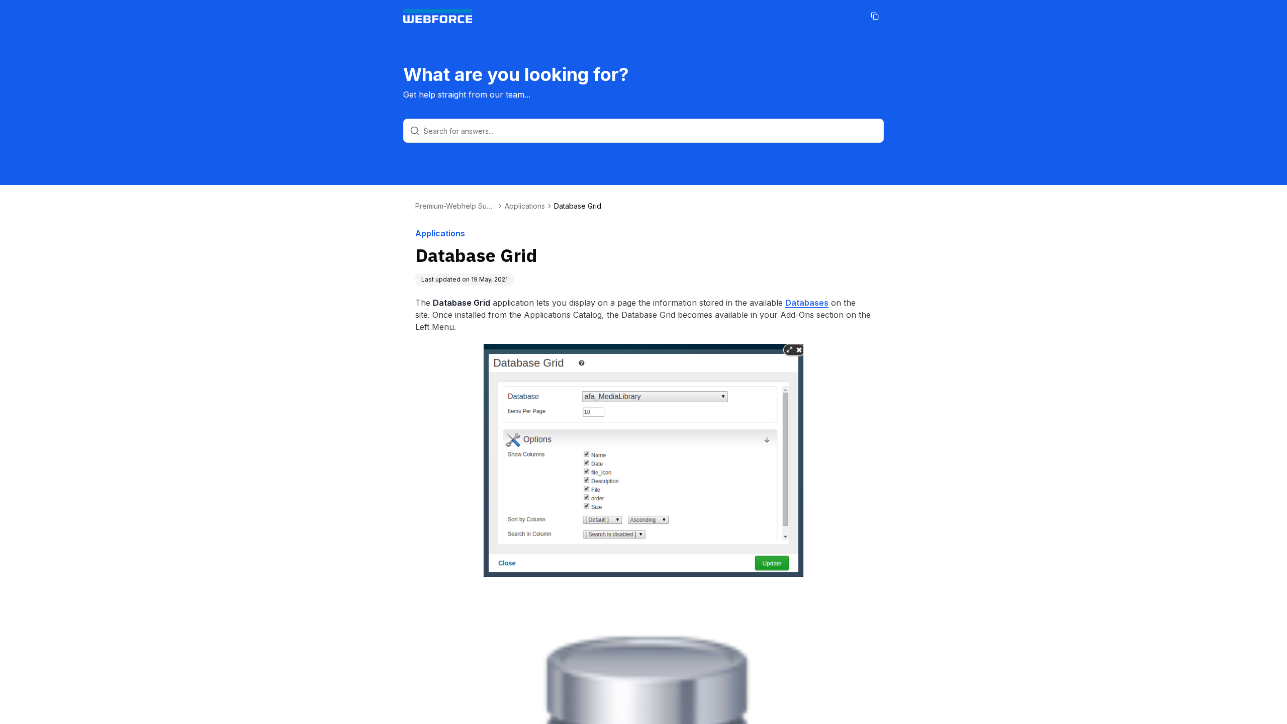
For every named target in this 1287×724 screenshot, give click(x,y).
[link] (577, 206)
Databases (807, 303)
